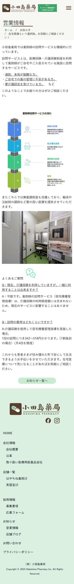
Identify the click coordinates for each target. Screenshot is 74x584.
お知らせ (25, 30)
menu (68, 8)
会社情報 (9, 442)
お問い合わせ (12, 543)
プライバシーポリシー (18, 552)
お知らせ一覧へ (37, 380)
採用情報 (9, 499)
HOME (7, 433)
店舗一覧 (9, 472)
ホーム (9, 30)
